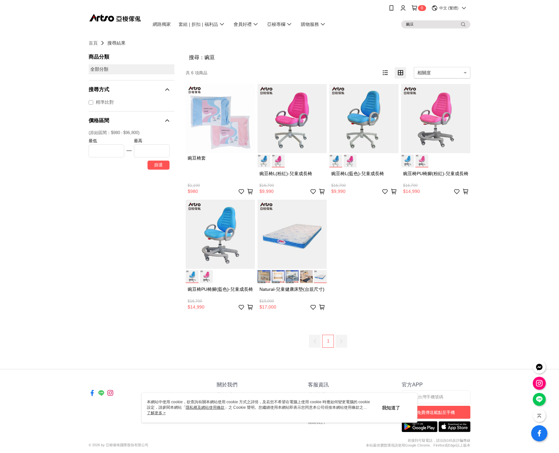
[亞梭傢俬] (115, 16)
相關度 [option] (424, 72)
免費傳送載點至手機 (436, 412)
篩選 (158, 165)
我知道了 (391, 407)
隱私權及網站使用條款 (205, 407)
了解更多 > (156, 413)
